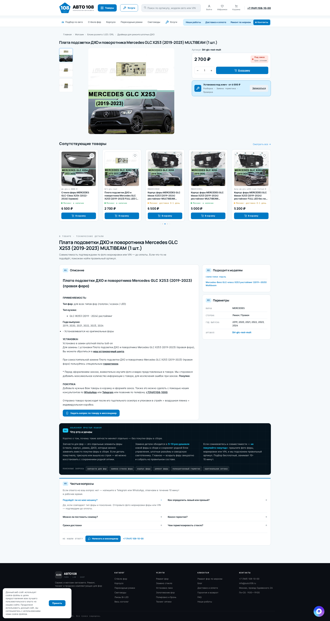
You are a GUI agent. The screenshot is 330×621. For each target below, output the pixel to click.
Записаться (259, 88)
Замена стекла (164, 583)
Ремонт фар (162, 579)
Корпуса (111, 22)
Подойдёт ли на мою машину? (80, 500)
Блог (199, 583)
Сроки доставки (72, 525)
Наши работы (193, 22)
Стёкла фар (94, 22)
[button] (165, 223)
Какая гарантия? (178, 516)
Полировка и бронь (166, 597)
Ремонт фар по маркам (209, 579)
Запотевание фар (165, 592)
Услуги (173, 22)
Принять (57, 603)
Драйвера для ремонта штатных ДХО (136, 34)
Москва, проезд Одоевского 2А (256, 588)
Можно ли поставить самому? (80, 516)
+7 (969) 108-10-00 (259, 8)
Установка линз (164, 588)
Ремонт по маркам (241, 22)
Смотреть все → (262, 144)
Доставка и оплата (215, 22)
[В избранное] (91, 155)
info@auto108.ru (247, 583)
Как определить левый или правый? (189, 500)
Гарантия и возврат (207, 592)
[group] (78, 185)
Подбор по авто (74, 22)
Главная (67, 34)
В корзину (244, 70)
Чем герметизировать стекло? (185, 525)
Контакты (262, 22)
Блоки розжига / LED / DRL (100, 34)
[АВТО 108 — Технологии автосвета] (76, 7)
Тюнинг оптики (163, 601)
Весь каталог (121, 601)
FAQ (199, 597)
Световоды (154, 22)
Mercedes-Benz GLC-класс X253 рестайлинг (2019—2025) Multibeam (236, 284)
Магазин (79, 34)
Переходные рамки (131, 22)
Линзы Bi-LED (121, 597)
